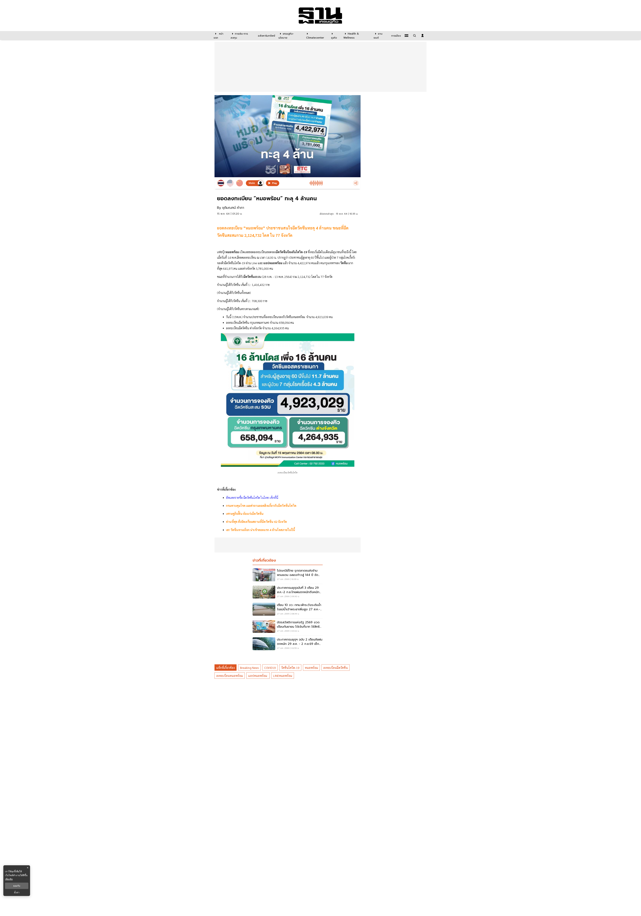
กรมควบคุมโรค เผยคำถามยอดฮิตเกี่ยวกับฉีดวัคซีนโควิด (261, 505)
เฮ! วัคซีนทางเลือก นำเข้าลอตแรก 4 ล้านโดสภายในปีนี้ (260, 530)
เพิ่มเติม (9, 879)
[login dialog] (422, 35)
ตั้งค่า (17, 892)
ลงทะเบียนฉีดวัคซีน (335, 668)
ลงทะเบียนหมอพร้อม (229, 676)
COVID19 (270, 668)
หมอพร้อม (311, 668)
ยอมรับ (16, 885)
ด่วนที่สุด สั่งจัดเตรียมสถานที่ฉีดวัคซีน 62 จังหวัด (256, 522)
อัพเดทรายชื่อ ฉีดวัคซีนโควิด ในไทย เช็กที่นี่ (252, 497)
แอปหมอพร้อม (258, 676)
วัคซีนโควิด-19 (290, 668)
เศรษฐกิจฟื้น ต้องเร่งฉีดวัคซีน (244, 513)
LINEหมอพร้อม (282, 676)
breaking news (249, 668)
